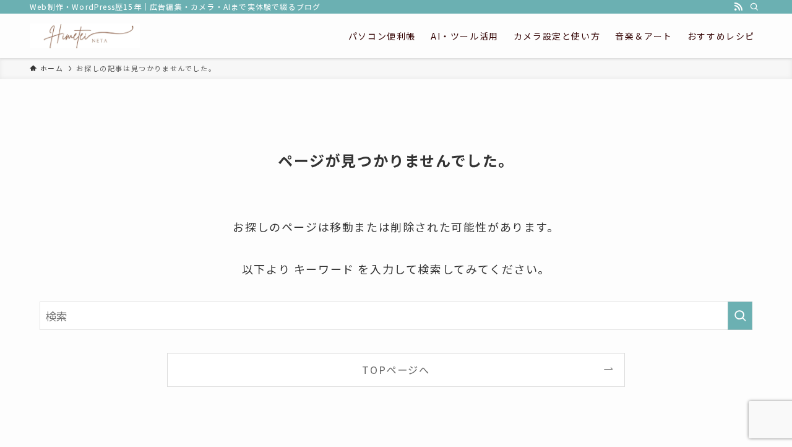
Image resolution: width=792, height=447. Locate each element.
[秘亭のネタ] (85, 36)
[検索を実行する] (740, 316)
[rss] (738, 7)
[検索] (754, 7)
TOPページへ (395, 369)
